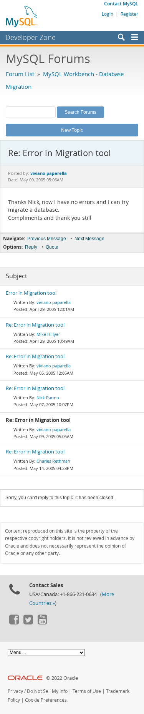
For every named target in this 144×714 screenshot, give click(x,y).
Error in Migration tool (31, 293)
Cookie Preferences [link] (46, 700)
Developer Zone (30, 37)
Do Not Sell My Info (47, 691)
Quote (52, 247)
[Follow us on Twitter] (28, 622)
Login (107, 14)
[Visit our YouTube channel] (42, 622)
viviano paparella (53, 302)
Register (129, 14)
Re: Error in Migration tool (35, 325)
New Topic (72, 130)
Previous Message (46, 238)
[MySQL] (22, 16)
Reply (31, 247)
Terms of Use (87, 691)
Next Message (89, 238)
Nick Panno (47, 397)
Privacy (15, 691)
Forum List (20, 74)
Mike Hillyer (48, 334)
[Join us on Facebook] (14, 622)
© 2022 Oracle (62, 678)
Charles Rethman (53, 461)
